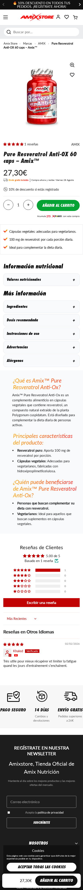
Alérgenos (41, 360)
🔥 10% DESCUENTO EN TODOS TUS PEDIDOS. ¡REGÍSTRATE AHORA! (41, 4)
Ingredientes (41, 306)
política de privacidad (51, 812)
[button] (75, 17)
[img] (13, 644)
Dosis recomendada (41, 320)
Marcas (27, 43)
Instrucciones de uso (41, 333)
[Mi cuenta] (58, 18)
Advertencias (41, 347)
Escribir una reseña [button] (41, 602)
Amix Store (10, 43)
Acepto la (44, 812)
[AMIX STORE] (37, 17)
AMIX (41, 43)
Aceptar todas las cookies (42, 867)
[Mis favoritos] (66, 18)
